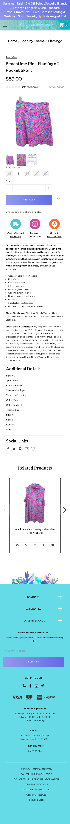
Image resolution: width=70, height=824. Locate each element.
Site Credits (36, 800)
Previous (6, 509)
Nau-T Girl (32, 12)
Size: (13, 167)
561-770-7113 (35, 750)
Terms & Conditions (36, 784)
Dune (42, 8)
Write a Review (56, 86)
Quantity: (11, 181)
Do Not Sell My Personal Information (36, 779)
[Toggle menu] (5, 25)
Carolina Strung (52, 12)
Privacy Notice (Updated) (36, 769)
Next (64, 509)
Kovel (20, 12)
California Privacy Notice (36, 774)
